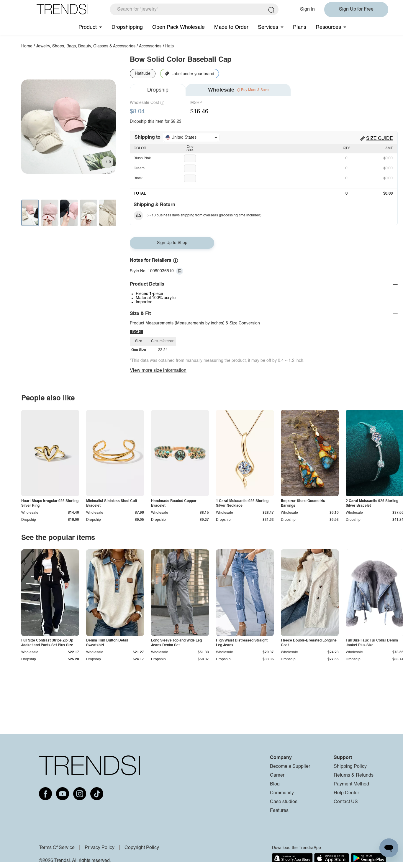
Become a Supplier (290, 766)
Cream (139, 168)
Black (138, 178)
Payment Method (351, 784)
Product (87, 27)
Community (282, 793)
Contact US (346, 802)
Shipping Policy (350, 766)
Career (277, 775)
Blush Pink (142, 158)
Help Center (346, 793)
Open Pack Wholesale (178, 27)
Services (268, 27)
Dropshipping (127, 27)
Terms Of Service (57, 848)
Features (279, 810)
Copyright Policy (141, 848)
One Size (190, 148)
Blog (275, 784)
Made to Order (231, 27)
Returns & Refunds (353, 775)
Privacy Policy (99, 848)
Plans (299, 27)
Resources (328, 27)
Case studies (283, 802)
